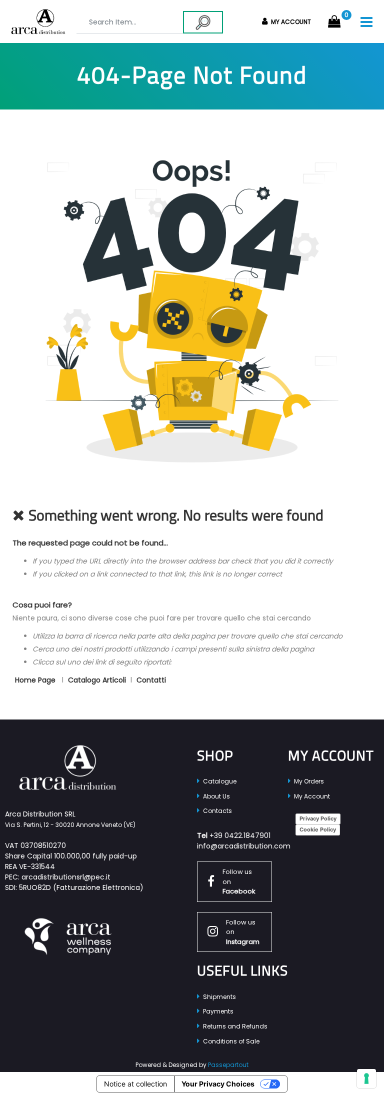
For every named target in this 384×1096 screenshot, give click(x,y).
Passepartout (228, 1064)
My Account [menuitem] (311, 796)
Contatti (151, 680)
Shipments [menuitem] (219, 996)
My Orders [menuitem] (308, 781)
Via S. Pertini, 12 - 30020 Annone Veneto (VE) (70, 824)
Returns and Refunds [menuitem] (235, 1026)
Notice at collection (135, 1084)
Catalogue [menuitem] (219, 781)
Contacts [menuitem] (217, 810)
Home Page (36, 680)
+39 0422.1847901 (240, 835)
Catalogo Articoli (97, 680)
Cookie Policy (318, 829)
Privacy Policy (318, 818)
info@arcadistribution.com (243, 846)
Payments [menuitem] (218, 1011)
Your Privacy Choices (218, 1084)
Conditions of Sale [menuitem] (231, 1041)
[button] (203, 22)
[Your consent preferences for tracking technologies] (366, 1078)
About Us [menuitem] (216, 796)
